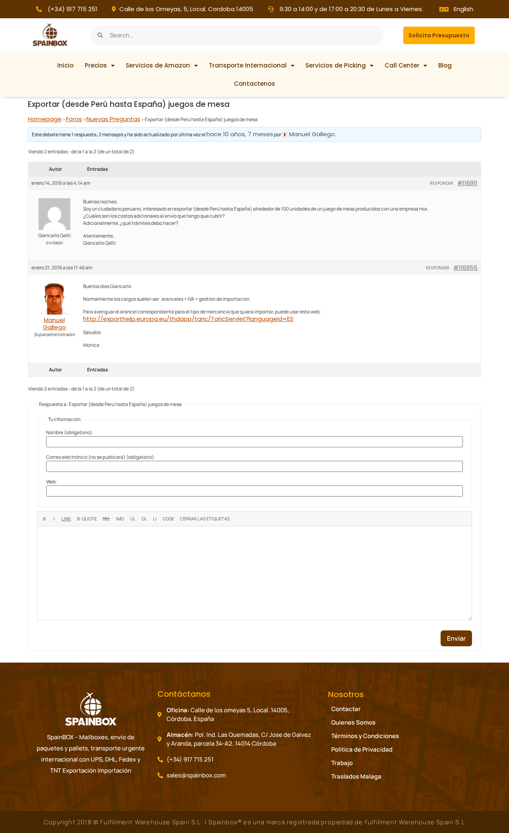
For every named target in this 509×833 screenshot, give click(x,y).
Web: (51, 481)
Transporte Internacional (248, 65)
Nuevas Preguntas (113, 119)
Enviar (456, 638)
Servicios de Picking (335, 65)
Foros (74, 119)
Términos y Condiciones (365, 736)
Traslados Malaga (356, 776)
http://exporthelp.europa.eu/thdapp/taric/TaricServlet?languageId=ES (188, 319)
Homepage (45, 119)
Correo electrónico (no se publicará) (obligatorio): (100, 457)
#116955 (465, 267)
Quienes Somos (353, 722)
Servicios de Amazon (158, 65)
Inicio (65, 65)
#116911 (467, 183)
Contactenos (254, 83)
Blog (445, 65)
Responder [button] (441, 183)
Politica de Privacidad (361, 749)
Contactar (346, 709)
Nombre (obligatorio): (69, 432)
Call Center (402, 65)
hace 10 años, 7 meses (239, 134)
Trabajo (342, 763)
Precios (96, 65)
